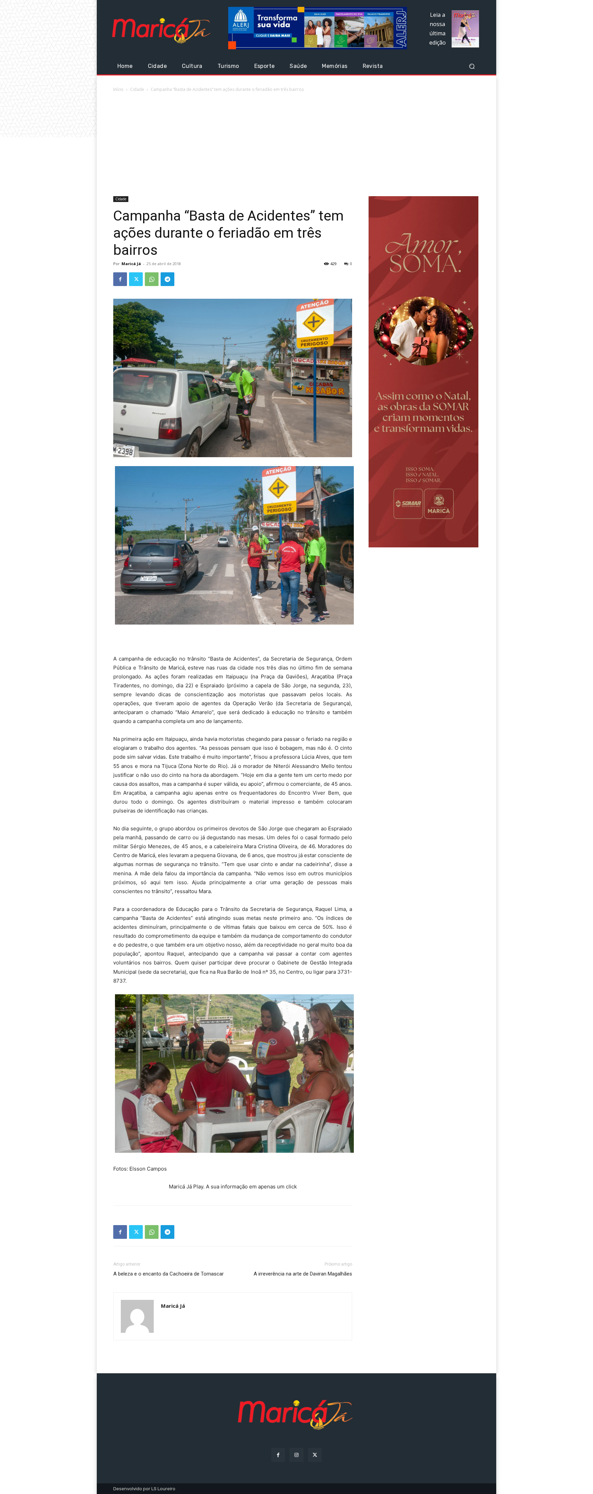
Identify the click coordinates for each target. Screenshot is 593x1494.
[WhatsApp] (152, 279)
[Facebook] (120, 279)
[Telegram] (167, 279)
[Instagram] (296, 1454)
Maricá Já (131, 263)
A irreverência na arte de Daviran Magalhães (303, 1274)
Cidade (137, 89)
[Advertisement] (296, 145)
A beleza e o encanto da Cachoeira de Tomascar (168, 1274)
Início (118, 89)
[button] (472, 66)
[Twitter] (136, 279)
